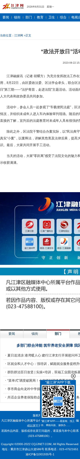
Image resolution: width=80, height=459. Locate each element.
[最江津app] (58, 402)
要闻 (5, 17)
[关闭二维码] (73, 376)
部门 (28, 17)
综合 (63, 17)
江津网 (18, 35)
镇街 (17, 17)
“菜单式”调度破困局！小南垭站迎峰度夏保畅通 (41, 380)
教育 (40, 17)
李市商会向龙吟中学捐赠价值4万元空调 (36, 389)
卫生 (51, 17)
